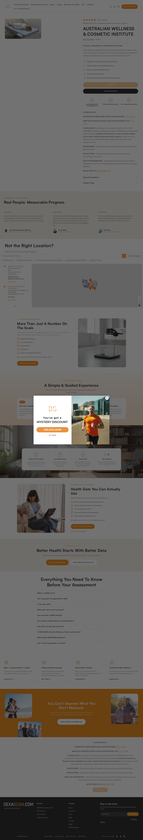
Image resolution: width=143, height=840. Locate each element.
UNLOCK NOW (52, 429)
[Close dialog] (107, 398)
